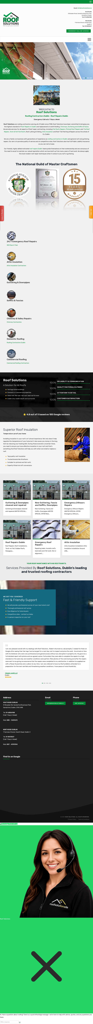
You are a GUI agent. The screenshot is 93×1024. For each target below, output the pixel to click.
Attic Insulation (47, 132)
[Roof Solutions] (11, 19)
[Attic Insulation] (76, 537)
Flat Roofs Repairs (59, 129)
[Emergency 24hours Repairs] (76, 499)
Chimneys (63, 127)
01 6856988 (88, 17)
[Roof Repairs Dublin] (17, 537)
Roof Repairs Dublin (59, 116)
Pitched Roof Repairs (73, 129)
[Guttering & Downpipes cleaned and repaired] (17, 498)
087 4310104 (79, 703)
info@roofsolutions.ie (85, 8)
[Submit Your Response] (20, 1022)
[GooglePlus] (90, 2)
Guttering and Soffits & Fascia (78, 127)
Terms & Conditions (83, 819)
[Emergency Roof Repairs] (46, 539)
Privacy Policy (72, 819)
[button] (42, 683)
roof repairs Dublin (36, 149)
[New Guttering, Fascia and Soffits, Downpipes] (46, 499)
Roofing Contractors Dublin (37, 116)
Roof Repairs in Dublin (28, 127)
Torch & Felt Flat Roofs (17, 132)
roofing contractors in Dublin (57, 139)
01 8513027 (88, 26)
